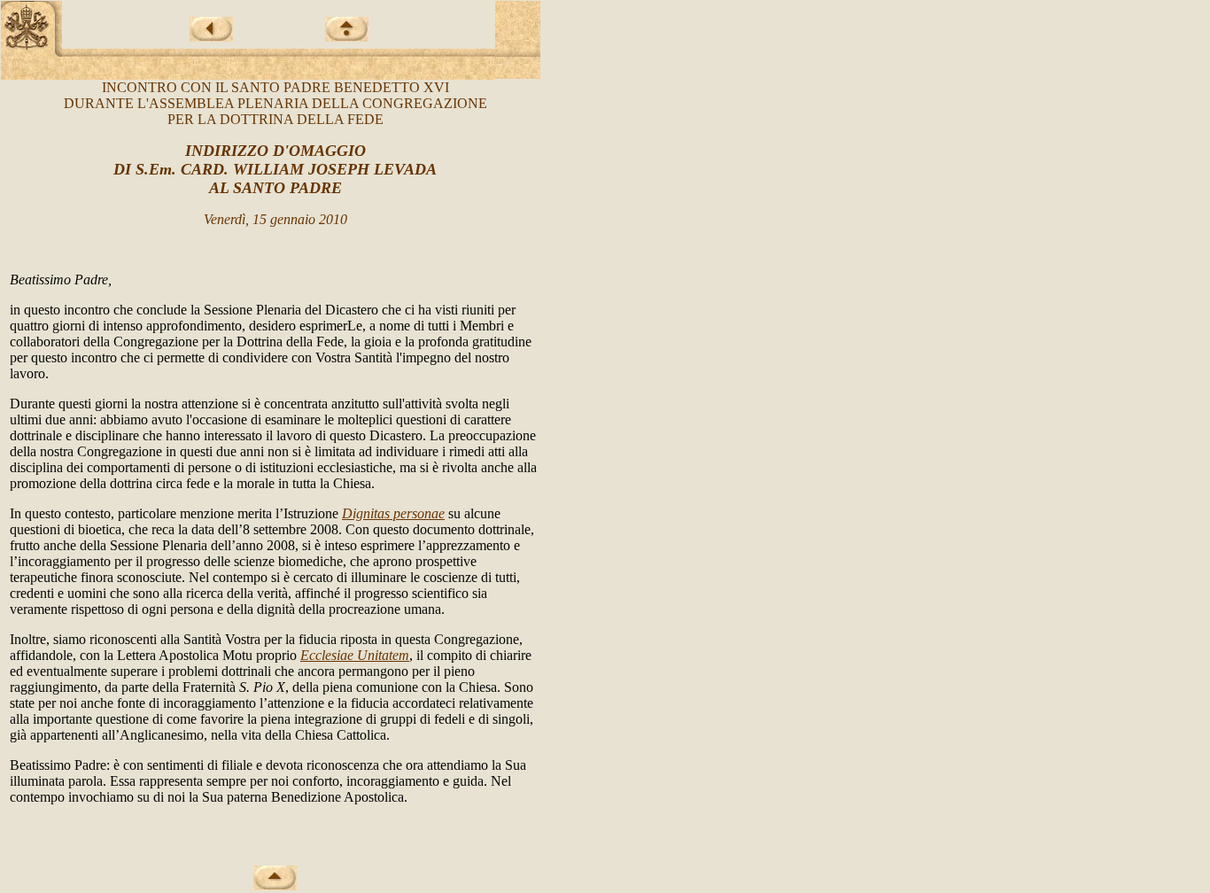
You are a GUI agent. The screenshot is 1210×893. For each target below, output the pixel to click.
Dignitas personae (393, 513)
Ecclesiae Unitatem (354, 655)
